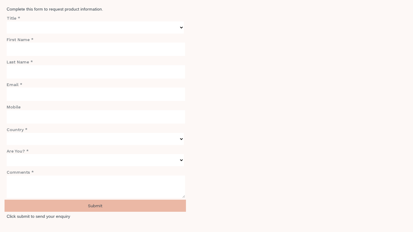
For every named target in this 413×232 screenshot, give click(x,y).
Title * (13, 18)
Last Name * (20, 62)
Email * (14, 84)
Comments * (20, 172)
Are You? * (18, 151)
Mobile (14, 107)
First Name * (20, 39)
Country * (17, 129)
